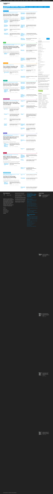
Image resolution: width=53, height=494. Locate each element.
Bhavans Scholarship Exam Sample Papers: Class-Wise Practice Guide (15, 25)
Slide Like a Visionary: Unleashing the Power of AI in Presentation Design (31, 187)
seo (27, 218)
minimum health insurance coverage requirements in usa (32, 213)
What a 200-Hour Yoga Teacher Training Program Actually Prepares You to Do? (11, 158)
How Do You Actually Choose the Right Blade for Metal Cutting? (31, 13)
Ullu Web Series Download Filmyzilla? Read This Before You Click (15, 124)
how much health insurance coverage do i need (31, 210)
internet (30, 211)
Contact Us (4, 208)
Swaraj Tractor (36, 218)
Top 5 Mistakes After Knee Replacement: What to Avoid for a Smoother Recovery (31, 168)
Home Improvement (41, 48)
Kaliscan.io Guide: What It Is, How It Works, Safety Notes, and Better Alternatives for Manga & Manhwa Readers (31, 115)
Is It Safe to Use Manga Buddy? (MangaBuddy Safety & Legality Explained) (31, 129)
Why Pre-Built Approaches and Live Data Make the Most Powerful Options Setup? (11, 138)
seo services (29, 218)
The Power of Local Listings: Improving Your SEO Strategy (9, 177)
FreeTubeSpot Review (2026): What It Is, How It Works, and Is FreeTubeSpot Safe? (31, 101)
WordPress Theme (11, 492)
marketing (32, 211)
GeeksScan (6, 3)
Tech (4, 42)
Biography (39, 44)
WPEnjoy (15, 492)
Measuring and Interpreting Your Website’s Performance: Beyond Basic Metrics (15, 183)
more (36, 42)
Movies (39, 53)
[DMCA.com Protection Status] (40, 91)
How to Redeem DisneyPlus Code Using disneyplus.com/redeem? (10, 67)
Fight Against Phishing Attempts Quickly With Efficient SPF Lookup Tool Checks (31, 59)
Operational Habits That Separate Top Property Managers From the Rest (31, 26)
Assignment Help (31, 194)
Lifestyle (31, 0)
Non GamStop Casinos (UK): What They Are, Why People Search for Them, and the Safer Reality (14, 115)
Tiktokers (39, 67)
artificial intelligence (29, 193)
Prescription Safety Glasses (34, 216)
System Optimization (41, 64)
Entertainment (34, 0)
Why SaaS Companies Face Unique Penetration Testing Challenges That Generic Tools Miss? (11, 47)
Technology (26, 0)
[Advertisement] (36, 4)
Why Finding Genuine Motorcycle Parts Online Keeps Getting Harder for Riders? (31, 18)
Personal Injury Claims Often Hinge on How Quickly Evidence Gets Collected (15, 21)
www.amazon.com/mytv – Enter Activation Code (31, 70)
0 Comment (32, 27)
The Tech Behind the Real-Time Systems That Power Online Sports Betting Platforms (15, 54)
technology (28, 219)
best (35, 197)
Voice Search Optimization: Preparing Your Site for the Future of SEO (31, 178)
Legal (21, 0)
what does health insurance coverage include (31, 226)
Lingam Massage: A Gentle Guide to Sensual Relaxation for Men (31, 160)
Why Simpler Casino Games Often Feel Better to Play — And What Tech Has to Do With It (11, 103)
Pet (38, 63)
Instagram (28, 211)
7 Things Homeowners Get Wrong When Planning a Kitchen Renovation (31, 34)
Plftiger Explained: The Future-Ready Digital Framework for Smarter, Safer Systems (15, 120)
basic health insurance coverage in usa (31, 197)
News (23, 0)
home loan (36, 208)
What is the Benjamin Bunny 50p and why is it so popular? (31, 50)
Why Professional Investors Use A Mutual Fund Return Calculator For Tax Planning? (15, 144)
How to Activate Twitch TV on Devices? (14, 72)
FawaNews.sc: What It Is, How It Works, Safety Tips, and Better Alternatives (14, 110)
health (28, 201)
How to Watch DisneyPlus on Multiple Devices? (31, 77)
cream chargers (30, 198)
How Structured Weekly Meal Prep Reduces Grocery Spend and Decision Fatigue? (31, 155)
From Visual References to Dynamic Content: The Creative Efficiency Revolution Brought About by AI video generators (31, 45)
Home (4, 0)
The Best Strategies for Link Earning (31, 174)
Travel (38, 0)
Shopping (33, 218)
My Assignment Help (31, 215)
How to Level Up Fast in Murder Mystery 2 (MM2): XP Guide (31, 124)
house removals (28, 209)
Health (44, 99)
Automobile (7, 0)
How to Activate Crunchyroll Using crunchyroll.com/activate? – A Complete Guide (14, 6)
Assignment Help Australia (31, 196)
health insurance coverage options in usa (31, 208)
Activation (6, 63)
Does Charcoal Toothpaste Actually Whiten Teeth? (15, 164)
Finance (18, 0)
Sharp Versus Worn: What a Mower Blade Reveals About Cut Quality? (11, 15)
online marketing (29, 216)
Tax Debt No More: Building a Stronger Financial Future (30, 149)
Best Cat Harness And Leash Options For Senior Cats (31, 39)
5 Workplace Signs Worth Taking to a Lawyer (15, 29)
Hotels (39, 70)
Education (15, 0)
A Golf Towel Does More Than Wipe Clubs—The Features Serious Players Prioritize (15, 34)
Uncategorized (40, 72)
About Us (4, 207)
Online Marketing (7, 172)
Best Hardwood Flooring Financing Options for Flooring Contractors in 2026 (31, 136)
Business (11, 0)
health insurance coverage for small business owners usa (32, 206)
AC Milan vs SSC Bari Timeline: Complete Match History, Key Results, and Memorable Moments (31, 106)
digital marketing (30, 199)
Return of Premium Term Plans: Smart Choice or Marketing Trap (31, 140)
